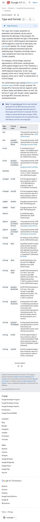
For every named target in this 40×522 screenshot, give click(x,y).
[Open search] (29, 2)
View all (4, 472)
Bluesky (4, 426)
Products (11, 8)
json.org (5, 46)
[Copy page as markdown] (30, 19)
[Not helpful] (18, 15)
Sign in (35, 2)
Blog (3, 422)
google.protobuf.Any (29, 234)
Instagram (5, 429)
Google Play (6, 469)
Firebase (4, 455)
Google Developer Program (11, 399)
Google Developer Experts (10, 406)
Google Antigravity (8, 462)
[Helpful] (14, 15)
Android (4, 449)
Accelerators (6, 410)
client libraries (17, 104)
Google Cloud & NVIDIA (9, 413)
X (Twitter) (5, 436)
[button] (20, 26)
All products (6, 503)
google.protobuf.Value (29, 144)
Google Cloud (6, 466)
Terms (4, 512)
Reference (7, 10)
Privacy (10, 512)
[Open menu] (3, 2)
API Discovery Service (23, 2)
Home (3, 8)
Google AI (5, 500)
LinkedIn (4, 433)
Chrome (4, 452)
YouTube (5, 439)
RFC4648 (23, 256)
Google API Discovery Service (26, 8)
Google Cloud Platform (9, 496)
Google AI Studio (7, 459)
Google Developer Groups (10, 403)
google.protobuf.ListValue (29, 167)
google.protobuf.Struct (30, 226)
